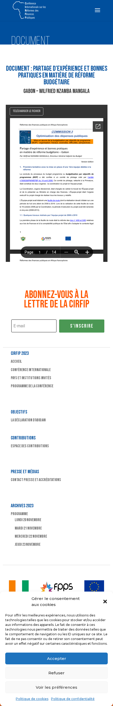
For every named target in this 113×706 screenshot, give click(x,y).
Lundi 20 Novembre (28, 519)
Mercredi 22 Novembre (31, 536)
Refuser (56, 672)
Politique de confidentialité (73, 699)
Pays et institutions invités (31, 378)
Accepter (56, 658)
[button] (105, 601)
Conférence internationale (31, 369)
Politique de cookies (32, 699)
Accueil (16, 361)
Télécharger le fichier (26, 111)
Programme (19, 513)
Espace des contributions (30, 446)
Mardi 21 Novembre (28, 528)
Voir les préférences (56, 687)
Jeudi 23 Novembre (27, 544)
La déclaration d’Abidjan (28, 420)
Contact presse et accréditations (36, 479)
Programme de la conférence (32, 386)
